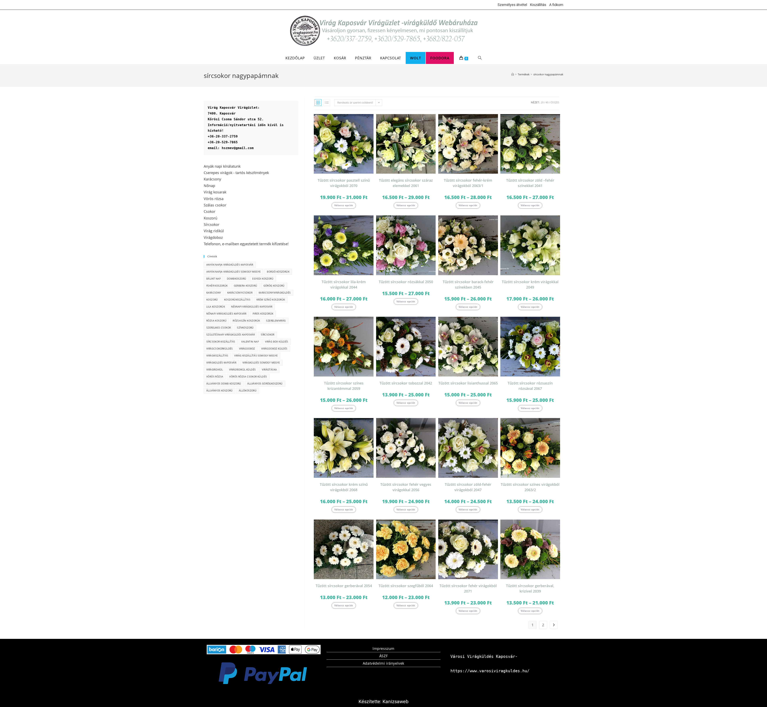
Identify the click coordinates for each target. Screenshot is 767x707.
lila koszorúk (215, 306)
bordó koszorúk (278, 271)
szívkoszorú (245, 327)
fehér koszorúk (217, 285)
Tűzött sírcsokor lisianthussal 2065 (468, 383)
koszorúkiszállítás (237, 299)
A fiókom (556, 5)
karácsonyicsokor (239, 292)
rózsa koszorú (216, 320)
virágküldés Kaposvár (221, 362)
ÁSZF (383, 655)
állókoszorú (247, 390)
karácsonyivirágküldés (275, 292)
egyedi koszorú (262, 278)
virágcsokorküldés (219, 348)
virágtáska (269, 369)
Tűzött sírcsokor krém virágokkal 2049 (530, 284)
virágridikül (214, 369)
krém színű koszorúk (270, 299)
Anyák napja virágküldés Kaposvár (229, 264)
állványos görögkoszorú (265, 383)
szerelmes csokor (218, 327)
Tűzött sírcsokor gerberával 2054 (344, 585)
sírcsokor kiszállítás (220, 341)
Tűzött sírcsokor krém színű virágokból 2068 (344, 487)
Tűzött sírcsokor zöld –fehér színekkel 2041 (530, 183)
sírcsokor (267, 334)
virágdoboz (247, 348)
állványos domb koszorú (223, 383)
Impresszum (383, 648)
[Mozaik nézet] (318, 102)
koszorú (212, 299)
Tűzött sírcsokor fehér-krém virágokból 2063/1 (468, 183)
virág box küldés (276, 341)
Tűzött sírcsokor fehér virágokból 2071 (468, 588)
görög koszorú (274, 285)
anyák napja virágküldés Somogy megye (233, 271)
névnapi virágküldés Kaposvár (251, 306)
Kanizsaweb (395, 701)
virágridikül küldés (242, 369)
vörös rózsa (214, 376)
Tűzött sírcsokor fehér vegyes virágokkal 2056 (405, 487)
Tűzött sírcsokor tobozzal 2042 (406, 383)
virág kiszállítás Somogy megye (256, 355)
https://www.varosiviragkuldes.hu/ (490, 670)
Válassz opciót (343, 205)
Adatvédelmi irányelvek (383, 663)
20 (542, 102)
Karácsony (213, 292)
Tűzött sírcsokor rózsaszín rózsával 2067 (530, 386)
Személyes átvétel (512, 5)
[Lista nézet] (326, 102)
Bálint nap (213, 278)
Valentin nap (250, 341)
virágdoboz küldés (274, 348)
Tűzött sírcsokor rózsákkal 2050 (406, 281)
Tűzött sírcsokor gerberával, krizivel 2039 (530, 588)
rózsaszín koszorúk (246, 320)
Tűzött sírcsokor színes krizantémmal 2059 (344, 386)
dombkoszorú (236, 278)
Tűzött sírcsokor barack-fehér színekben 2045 (468, 284)
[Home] (512, 74)
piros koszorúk (263, 313)
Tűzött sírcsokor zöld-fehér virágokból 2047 (468, 487)
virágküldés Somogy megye (261, 362)
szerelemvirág (276, 320)
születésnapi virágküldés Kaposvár (230, 334)
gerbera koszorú (245, 285)
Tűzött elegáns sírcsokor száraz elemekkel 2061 (406, 183)
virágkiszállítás (217, 355)
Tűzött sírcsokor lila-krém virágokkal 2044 (344, 284)
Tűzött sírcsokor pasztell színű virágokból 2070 (344, 183)
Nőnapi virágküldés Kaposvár (226, 313)
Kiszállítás (538, 5)
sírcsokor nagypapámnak (548, 74)
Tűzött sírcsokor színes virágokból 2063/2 (530, 487)
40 (547, 102)
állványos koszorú (219, 390)
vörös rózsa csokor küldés (248, 376)
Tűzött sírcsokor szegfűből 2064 (406, 585)
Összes (554, 102)
